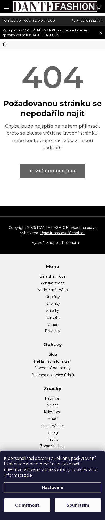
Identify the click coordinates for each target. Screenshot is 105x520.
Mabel (52, 418)
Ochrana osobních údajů (52, 375)
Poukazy (52, 331)
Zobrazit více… (52, 446)
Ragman (52, 398)
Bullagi (53, 432)
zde (28, 475)
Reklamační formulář (52, 361)
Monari (52, 405)
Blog (52, 354)
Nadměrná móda (52, 290)
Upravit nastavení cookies (62, 233)
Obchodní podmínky (52, 368)
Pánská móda (52, 283)
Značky (52, 310)
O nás (52, 324)
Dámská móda (53, 276)
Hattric (52, 439)
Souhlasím (78, 505)
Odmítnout (27, 505)
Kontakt (52, 317)
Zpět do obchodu (56, 171)
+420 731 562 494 (89, 20)
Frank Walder (52, 425)
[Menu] (6, 6)
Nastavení (52, 487)
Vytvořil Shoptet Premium (55, 242)
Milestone (52, 412)
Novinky (52, 303)
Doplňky (52, 296)
